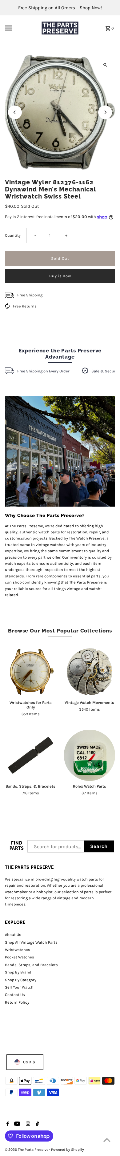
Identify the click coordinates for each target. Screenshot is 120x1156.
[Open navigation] (20, 28)
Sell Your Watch (19, 987)
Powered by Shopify (67, 1149)
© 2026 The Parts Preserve (27, 1149)
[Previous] (15, 112)
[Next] (105, 112)
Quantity (13, 235)
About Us (13, 934)
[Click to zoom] (105, 65)
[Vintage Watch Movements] (89, 671)
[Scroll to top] (107, 1140)
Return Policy (17, 1002)
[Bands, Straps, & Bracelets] (30, 755)
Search (99, 846)
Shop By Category (20, 979)
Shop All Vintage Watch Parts (31, 942)
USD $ (29, 1062)
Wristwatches (17, 949)
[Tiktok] (36, 1124)
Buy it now (60, 276)
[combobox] (56, 846)
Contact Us (15, 994)
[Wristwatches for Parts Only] (30, 671)
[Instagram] (27, 1124)
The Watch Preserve (87, 538)
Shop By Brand (18, 972)
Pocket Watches (19, 957)
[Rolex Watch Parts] (89, 755)
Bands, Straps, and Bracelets (31, 964)
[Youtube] (16, 1124)
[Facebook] (7, 1124)
